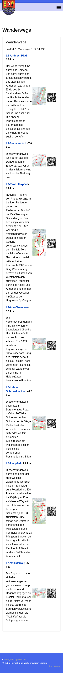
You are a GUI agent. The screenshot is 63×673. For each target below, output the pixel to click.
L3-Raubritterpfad (17, 184)
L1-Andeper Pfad (16, 55)
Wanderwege (16, 42)
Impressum (55, 666)
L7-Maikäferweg (15, 563)
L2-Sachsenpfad (16, 143)
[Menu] (59, 7)
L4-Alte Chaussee (17, 307)
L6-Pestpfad (13, 463)
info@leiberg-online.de (15, 659)
